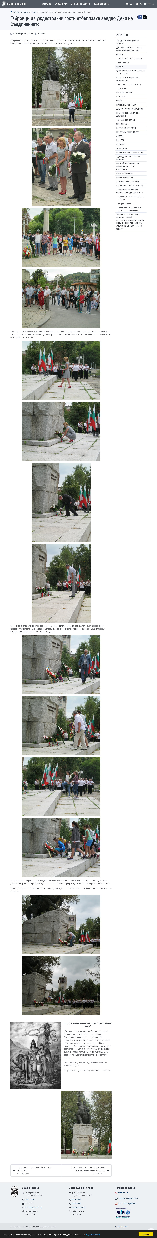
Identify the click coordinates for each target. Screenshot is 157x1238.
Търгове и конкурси (125, 120)
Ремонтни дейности (126, 128)
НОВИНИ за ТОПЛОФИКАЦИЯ (129, 85)
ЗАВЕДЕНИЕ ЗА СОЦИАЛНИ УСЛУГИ (127, 42)
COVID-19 (120, 55)
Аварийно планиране (127, 203)
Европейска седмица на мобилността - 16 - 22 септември (127, 166)
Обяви (119, 101)
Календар (121, 97)
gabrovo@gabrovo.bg (33, 1207)
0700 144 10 (123, 1193)
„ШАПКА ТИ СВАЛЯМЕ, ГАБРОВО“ (129, 109)
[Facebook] (140, 17)
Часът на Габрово (124, 173)
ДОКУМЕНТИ (123, 88)
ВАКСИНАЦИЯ (123, 62)
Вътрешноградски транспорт (130, 185)
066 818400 (29, 1199)
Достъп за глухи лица (127, 1203)
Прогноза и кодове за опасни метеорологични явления (130, 209)
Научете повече (93, 1234)
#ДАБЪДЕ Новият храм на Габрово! (128, 158)
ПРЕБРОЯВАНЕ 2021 (124, 177)
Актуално (46, 4)
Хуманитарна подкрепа (127, 181)
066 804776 (76, 1203)
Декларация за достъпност (126, 1198)
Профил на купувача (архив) (129, 152)
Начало (16, 12)
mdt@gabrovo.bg (78, 1207)
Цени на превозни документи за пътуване (130, 72)
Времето (120, 144)
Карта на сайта (121, 1226)
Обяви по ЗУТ (122, 124)
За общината (61, 4)
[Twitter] (145, 17)
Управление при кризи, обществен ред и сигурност (129, 191)
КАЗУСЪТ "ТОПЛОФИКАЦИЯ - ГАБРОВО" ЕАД (128, 79)
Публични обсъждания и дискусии (128, 114)
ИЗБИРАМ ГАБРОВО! (124, 92)
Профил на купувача (126, 105)
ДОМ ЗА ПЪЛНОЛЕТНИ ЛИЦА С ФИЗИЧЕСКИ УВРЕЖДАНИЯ (129, 49)
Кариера (120, 140)
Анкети (119, 136)
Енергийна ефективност (127, 132)
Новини (33, 12)
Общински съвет (102, 4)
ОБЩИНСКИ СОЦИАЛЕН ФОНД (130, 59)
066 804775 (76, 1199)
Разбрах (146, 1234)
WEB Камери (121, 148)
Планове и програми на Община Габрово (131, 198)
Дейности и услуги (80, 4)
